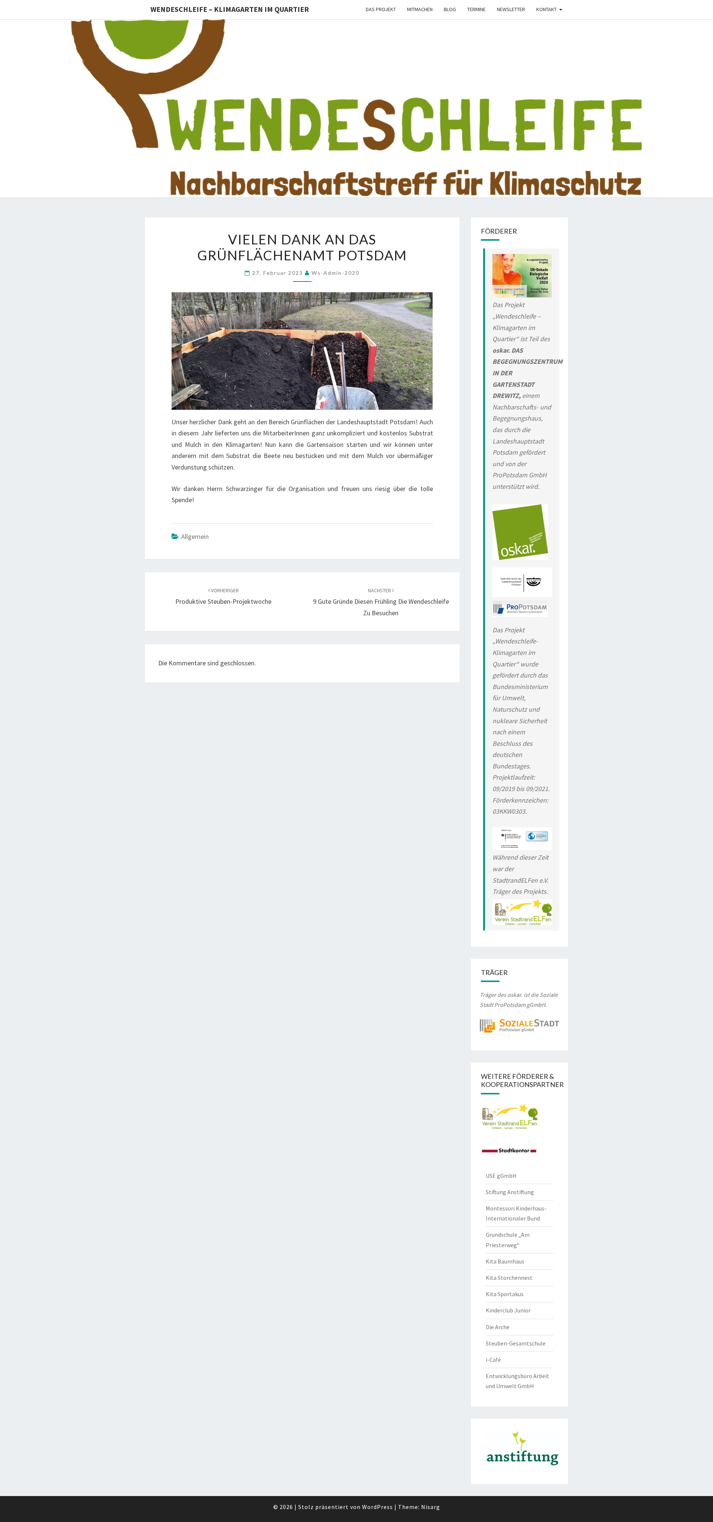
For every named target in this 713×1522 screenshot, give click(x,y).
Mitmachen (420, 9)
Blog (450, 9)
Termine (476, 9)
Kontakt (546, 9)
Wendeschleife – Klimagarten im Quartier (229, 9)
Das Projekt (381, 9)
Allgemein (195, 536)
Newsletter (511, 9)
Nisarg (430, 1507)
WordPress (377, 1507)
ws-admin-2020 (335, 273)
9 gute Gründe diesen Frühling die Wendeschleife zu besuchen (381, 602)
